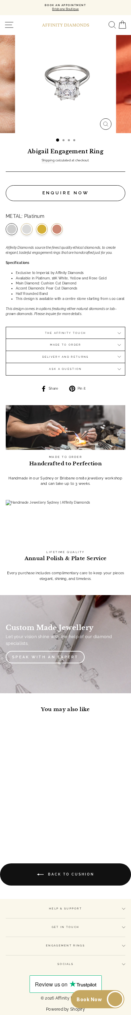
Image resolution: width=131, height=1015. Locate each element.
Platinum (11, 229)
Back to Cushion (70, 874)
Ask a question (65, 368)
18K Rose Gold (57, 229)
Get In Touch (66, 927)
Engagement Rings (65, 945)
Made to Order (65, 344)
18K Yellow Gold (42, 229)
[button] (97, 999)
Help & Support (65, 908)
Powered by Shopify (65, 1009)
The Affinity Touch (65, 333)
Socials (65, 964)
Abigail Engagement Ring (28, 780)
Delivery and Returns (65, 356)
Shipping (48, 160)
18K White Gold (27, 229)
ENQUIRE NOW (65, 192)
